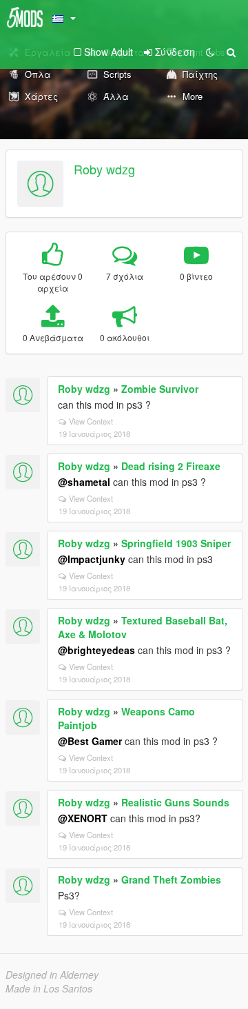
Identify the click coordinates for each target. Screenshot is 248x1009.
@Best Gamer (90, 741)
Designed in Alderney (52, 974)
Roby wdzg (104, 169)
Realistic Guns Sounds (175, 802)
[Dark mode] (210, 51)
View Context (91, 421)
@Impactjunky (91, 559)
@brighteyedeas (96, 650)
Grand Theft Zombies (171, 879)
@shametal (84, 482)
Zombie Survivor (159, 389)
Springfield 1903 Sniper (176, 543)
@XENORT (82, 818)
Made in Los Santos (49, 988)
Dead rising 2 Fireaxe (170, 466)
